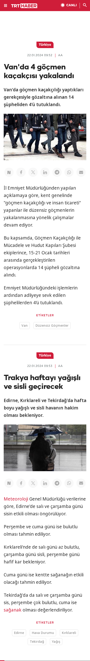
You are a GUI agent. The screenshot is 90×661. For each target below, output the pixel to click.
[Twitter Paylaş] (33, 172)
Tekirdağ (37, 641)
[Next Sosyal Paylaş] (9, 172)
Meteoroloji (16, 499)
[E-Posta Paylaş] (81, 172)
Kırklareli (69, 632)
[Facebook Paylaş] (21, 172)
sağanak (12, 610)
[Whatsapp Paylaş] (69, 172)
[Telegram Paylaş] (57, 172)
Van (24, 325)
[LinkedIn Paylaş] (45, 172)
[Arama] (85, 5)
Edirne (19, 632)
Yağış (56, 641)
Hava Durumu (43, 632)
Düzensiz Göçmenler (52, 325)
